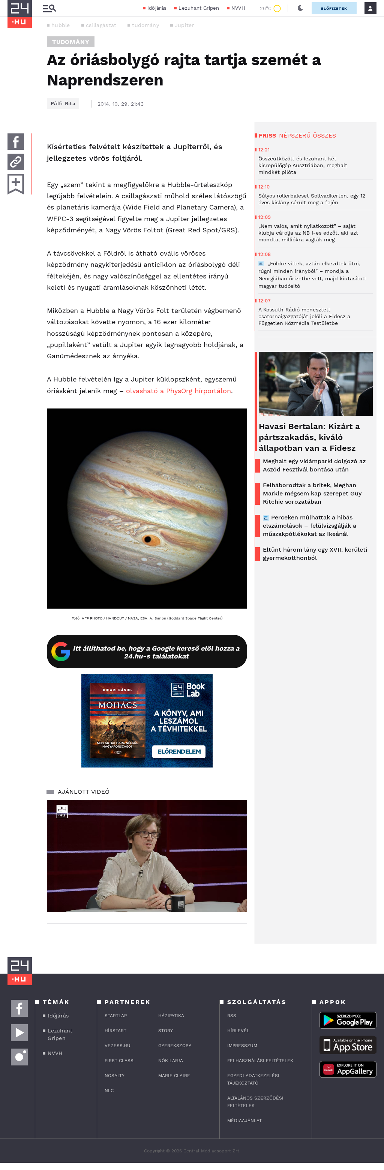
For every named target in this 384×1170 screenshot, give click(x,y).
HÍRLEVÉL (238, 1030)
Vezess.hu (117, 1045)
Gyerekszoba (175, 1045)
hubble (60, 25)
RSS (231, 1015)
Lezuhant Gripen (198, 8)
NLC (109, 1090)
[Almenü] (49, 8)
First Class (119, 1060)
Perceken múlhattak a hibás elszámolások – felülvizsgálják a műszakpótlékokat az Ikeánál (309, 525)
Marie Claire (174, 1075)
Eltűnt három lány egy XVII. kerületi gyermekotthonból (315, 553)
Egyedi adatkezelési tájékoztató (253, 1079)
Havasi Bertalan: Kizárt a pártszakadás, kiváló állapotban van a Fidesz (309, 437)
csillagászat (101, 25)
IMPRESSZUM (242, 1045)
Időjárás (156, 8)
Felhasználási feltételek (260, 1060)
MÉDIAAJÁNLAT (244, 1120)
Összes (324, 135)
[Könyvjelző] (16, 184)
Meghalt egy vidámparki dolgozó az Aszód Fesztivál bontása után (314, 465)
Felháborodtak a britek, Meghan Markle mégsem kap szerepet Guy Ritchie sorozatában (312, 493)
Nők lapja (170, 1060)
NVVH (238, 8)
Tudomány (70, 41)
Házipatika (171, 1015)
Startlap (116, 1015)
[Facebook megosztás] (16, 141)
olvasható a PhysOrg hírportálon (178, 391)
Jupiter (184, 25)
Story (165, 1030)
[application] (147, 856)
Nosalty (114, 1075)
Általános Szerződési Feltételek (255, 1101)
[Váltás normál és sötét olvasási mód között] (300, 8)
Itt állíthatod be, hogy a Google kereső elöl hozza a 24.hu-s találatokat (156, 652)
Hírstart (115, 1030)
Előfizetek (334, 8)
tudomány (145, 25)
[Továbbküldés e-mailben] (16, 162)
